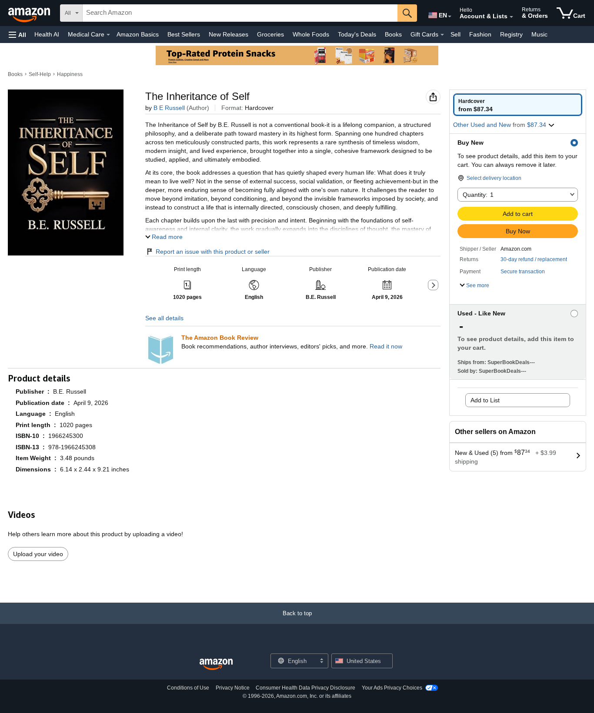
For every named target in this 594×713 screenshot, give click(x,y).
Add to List (485, 400)
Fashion (480, 34)
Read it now (386, 346)
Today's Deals (357, 34)
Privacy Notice (233, 688)
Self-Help (40, 74)
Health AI (46, 34)
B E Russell (169, 107)
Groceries (270, 34)
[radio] (518, 105)
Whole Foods (311, 34)
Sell (456, 34)
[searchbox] (240, 13)
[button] (17, 34)
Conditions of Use (188, 688)
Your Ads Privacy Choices (392, 688)
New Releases (228, 34)
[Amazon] (30, 13)
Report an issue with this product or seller (213, 251)
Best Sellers (183, 34)
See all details (164, 318)
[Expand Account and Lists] (511, 17)
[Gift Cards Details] (442, 35)
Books (393, 34)
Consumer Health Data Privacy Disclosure (305, 688)
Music (539, 34)
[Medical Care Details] (108, 35)
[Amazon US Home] (216, 664)
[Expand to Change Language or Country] (449, 16)
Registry (511, 34)
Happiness (70, 74)
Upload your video (38, 554)
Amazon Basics (138, 34)
